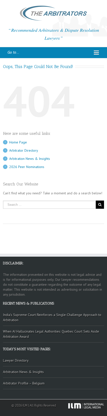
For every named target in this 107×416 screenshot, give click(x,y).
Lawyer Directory (16, 360)
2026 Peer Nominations (26, 167)
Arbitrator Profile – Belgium (24, 383)
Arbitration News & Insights (29, 158)
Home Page (18, 142)
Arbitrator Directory (23, 150)
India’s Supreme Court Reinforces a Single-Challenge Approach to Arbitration (52, 317)
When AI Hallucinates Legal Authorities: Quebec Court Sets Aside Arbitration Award (51, 334)
